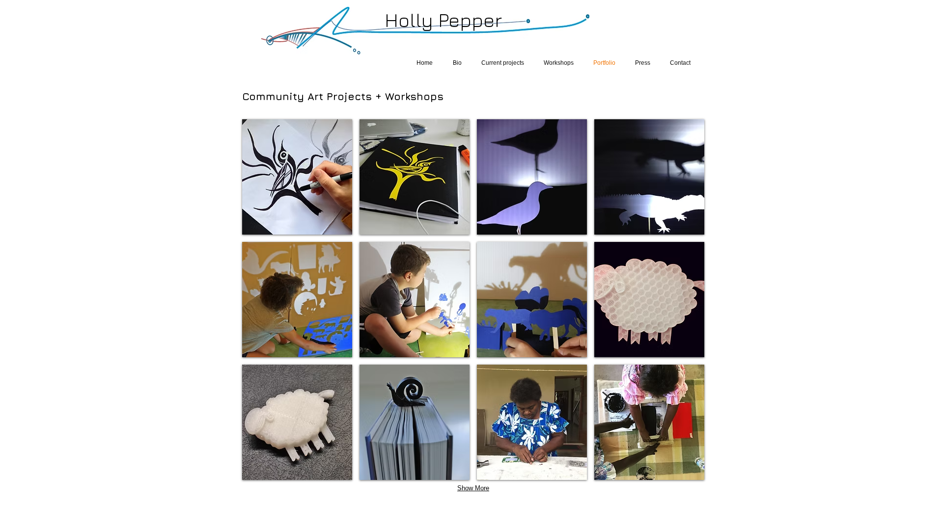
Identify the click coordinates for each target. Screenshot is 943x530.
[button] (297, 177)
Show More (473, 488)
